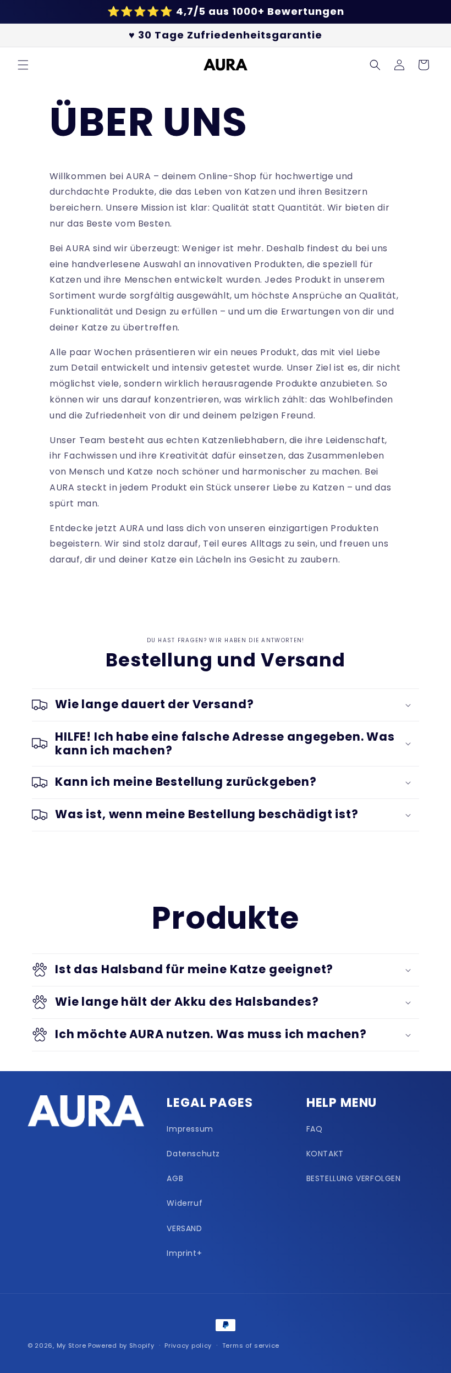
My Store (71, 1345)
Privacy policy (188, 1345)
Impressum (190, 1128)
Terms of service (250, 1345)
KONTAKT (325, 1153)
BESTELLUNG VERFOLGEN (353, 1178)
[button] (23, 65)
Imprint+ (184, 1253)
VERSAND (184, 1228)
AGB (175, 1178)
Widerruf (184, 1203)
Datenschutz (193, 1153)
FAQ (314, 1128)
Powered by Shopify (121, 1345)
